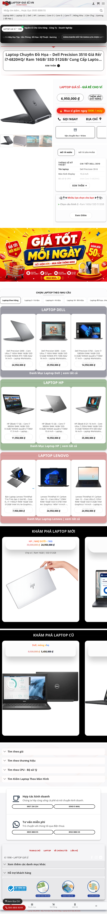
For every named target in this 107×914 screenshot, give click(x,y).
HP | (35, 15)
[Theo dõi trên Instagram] (96, 857)
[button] (98, 3)
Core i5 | (60, 15)
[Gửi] (101, 10)
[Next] (47, 106)
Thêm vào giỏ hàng (95, 98)
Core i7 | (69, 15)
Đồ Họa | (9, 18)
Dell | (30, 15)
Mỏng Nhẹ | (79, 15)
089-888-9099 (15, 907)
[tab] (66, 152)
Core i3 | (51, 15)
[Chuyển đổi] (5, 752)
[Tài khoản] (93, 3)
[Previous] (4, 106)
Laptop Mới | (9, 15)
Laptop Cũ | (21, 15)
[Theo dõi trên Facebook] (91, 857)
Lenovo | (42, 15)
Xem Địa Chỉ (13, 901)
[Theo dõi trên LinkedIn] (100, 857)
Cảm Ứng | (90, 15)
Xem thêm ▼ (79, 185)
